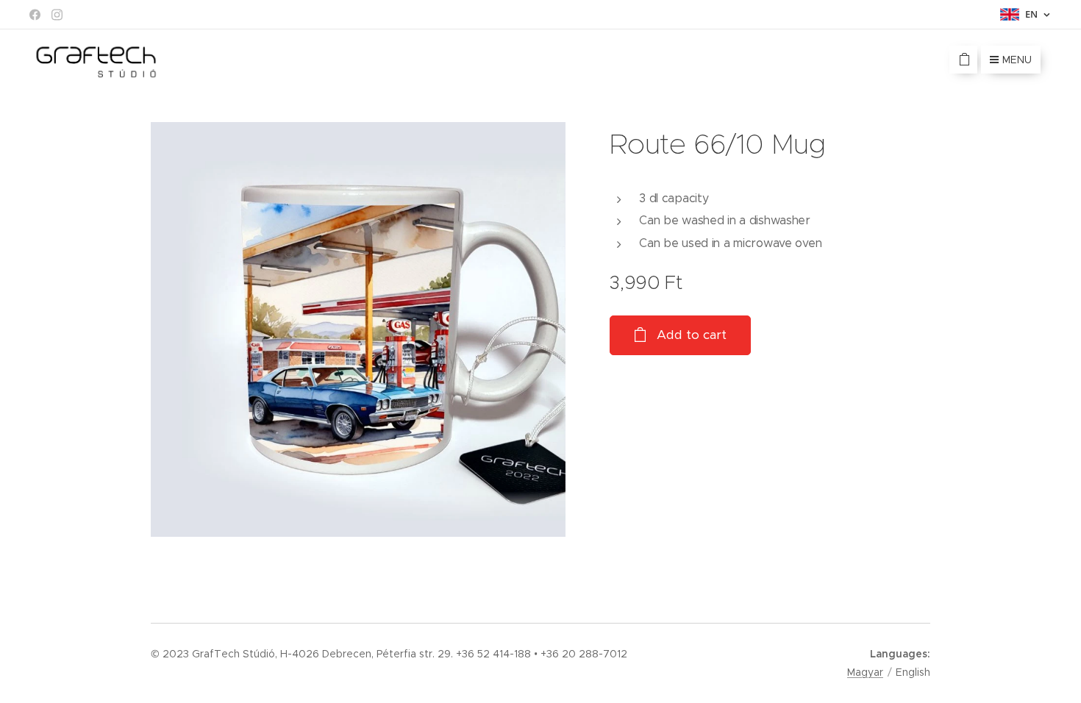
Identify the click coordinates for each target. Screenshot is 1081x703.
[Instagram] (57, 14)
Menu (1017, 59)
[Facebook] (35, 14)
